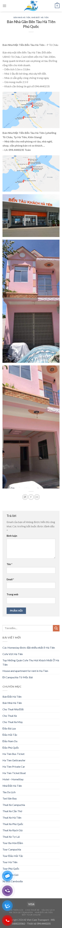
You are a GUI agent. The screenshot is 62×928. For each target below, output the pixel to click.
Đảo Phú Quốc (10, 747)
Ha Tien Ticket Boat (14, 773)
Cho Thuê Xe (9, 715)
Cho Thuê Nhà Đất (13, 709)
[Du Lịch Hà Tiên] (31, 6)
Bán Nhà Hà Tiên (22, 17)
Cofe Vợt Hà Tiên (12, 654)
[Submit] (56, 628)
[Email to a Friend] (37, 497)
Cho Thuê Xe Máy (12, 722)
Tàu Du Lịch (9, 792)
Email (10, 579)
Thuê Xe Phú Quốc (12, 824)
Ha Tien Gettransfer (13, 760)
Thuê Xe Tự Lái (11, 836)
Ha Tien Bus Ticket (13, 753)
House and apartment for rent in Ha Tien (25, 670)
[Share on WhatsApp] (25, 497)
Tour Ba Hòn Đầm (12, 842)
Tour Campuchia (11, 849)
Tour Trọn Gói (15, 910)
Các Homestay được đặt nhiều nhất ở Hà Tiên (28, 647)
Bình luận (12, 535)
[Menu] (4, 6)
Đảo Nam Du (9, 741)
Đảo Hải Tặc (9, 734)
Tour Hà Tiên (9, 862)
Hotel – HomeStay (12, 779)
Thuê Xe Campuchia (13, 804)
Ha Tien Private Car (13, 766)
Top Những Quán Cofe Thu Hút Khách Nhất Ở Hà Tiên (30, 662)
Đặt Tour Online (31, 914)
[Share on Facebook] (31, 497)
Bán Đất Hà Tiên (11, 696)
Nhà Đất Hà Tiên (39, 17)
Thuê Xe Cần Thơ (12, 811)
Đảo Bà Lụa (9, 728)
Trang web (12, 594)
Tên (9, 564)
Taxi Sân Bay (9, 798)
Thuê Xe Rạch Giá (12, 830)
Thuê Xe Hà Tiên (11, 817)
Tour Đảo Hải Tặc (12, 855)
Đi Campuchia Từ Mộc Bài (17, 677)
